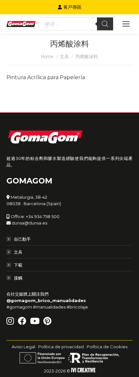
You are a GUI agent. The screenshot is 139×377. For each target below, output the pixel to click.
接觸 (18, 277)
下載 (18, 264)
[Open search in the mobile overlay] (76, 23)
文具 (18, 252)
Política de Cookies (107, 346)
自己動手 (22, 239)
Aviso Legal (23, 346)
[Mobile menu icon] (126, 23)
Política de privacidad (61, 346)
